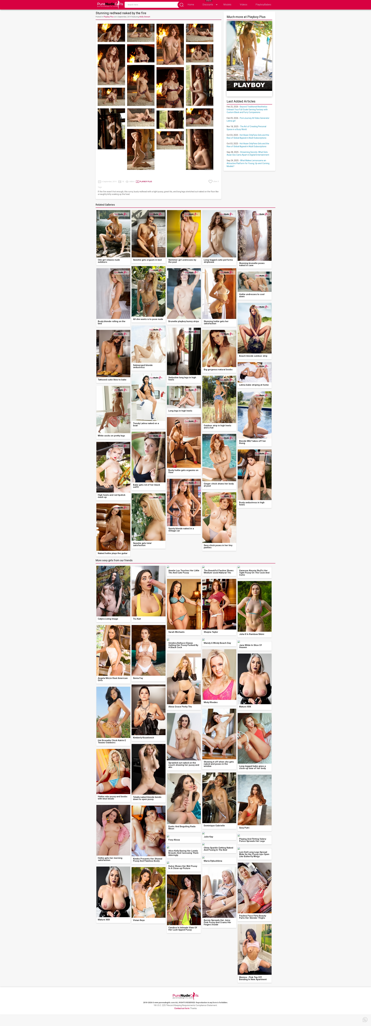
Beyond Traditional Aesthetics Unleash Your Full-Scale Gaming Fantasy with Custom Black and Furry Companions (247, 109)
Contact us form (182, 1008)
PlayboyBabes (263, 4)
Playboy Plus (109, 17)
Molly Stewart (144, 17)
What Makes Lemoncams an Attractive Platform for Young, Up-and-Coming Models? (248, 163)
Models (227, 4)
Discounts (208, 4)
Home (191, 4)
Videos (243, 4)
